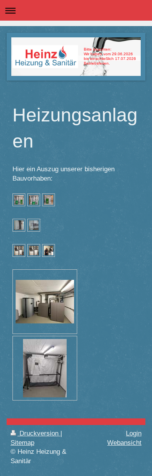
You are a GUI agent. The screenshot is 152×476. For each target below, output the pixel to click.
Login (133, 433)
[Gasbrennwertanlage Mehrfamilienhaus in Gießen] (19, 225)
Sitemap (22, 442)
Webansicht (124, 442)
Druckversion (39, 433)
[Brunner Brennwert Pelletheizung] (45, 301)
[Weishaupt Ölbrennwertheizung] (19, 250)
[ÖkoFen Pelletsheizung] (19, 200)
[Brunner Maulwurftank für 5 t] (45, 368)
